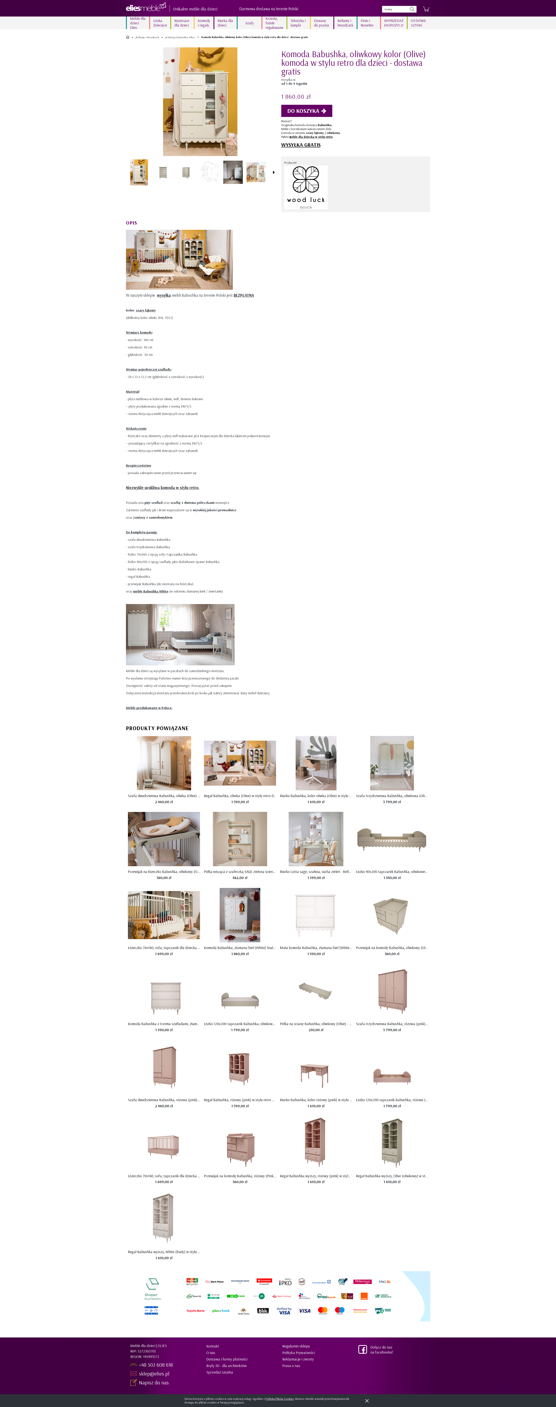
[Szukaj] (412, 9)
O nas (210, 1352)
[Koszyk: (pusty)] (426, 9)
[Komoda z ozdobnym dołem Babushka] (139, 172)
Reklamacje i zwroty (298, 1359)
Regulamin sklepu (296, 1346)
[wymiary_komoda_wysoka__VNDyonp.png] (209, 172)
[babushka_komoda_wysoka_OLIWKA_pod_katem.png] (186, 172)
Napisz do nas (154, 1382)
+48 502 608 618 (156, 1364)
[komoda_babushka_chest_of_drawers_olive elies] (233, 172)
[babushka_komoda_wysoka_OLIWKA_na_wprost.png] (163, 172)
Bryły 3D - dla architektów (226, 1365)
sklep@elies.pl (154, 1373)
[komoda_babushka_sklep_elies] (256, 172)
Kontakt (212, 1346)
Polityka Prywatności (298, 1352)
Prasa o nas (291, 1365)
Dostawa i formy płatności (226, 1359)
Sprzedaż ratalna (219, 1372)
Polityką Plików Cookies (279, 1398)
